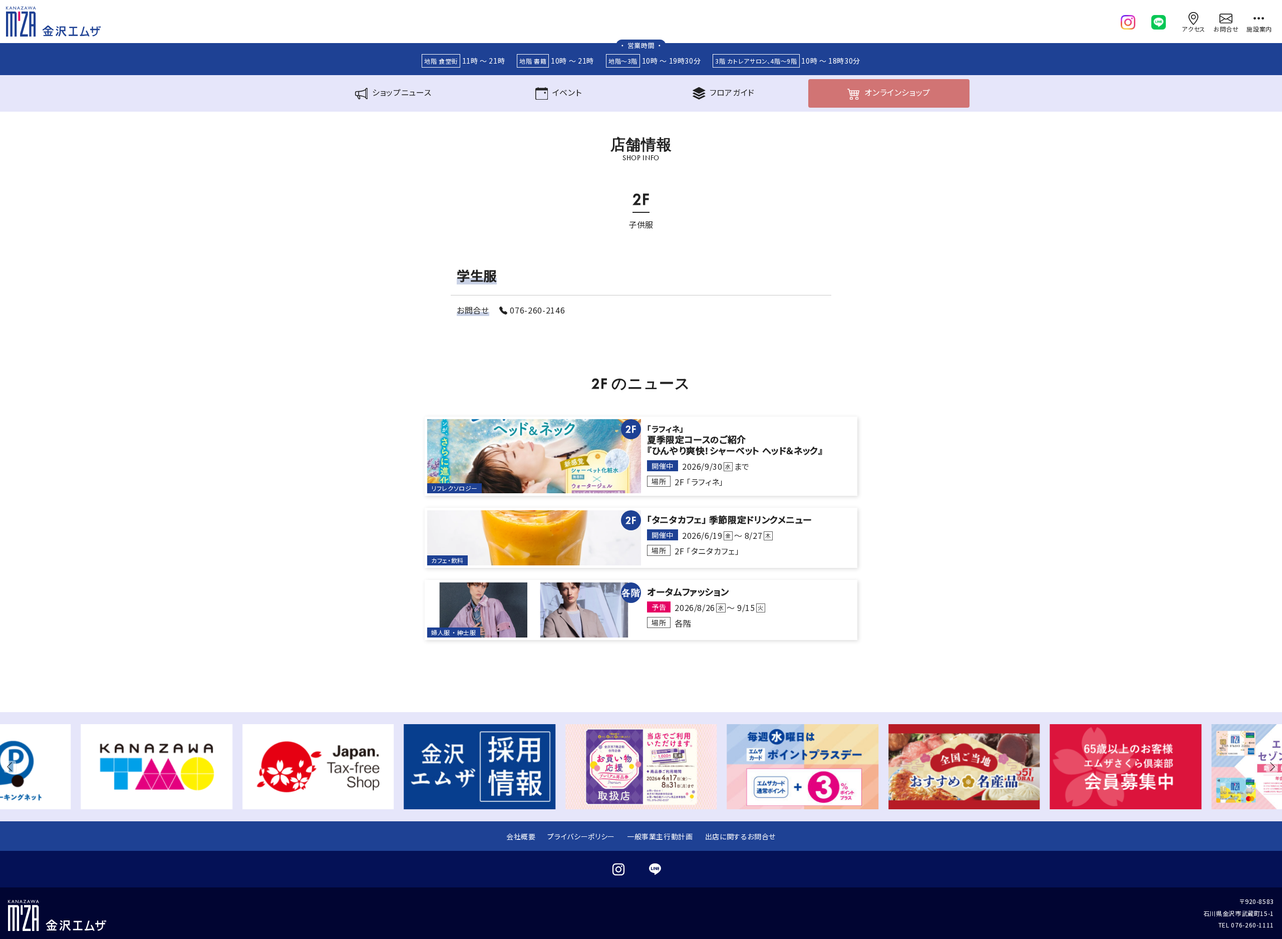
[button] (12, 766)
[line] (1158, 20)
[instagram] (1128, 20)
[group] (156, 766)
